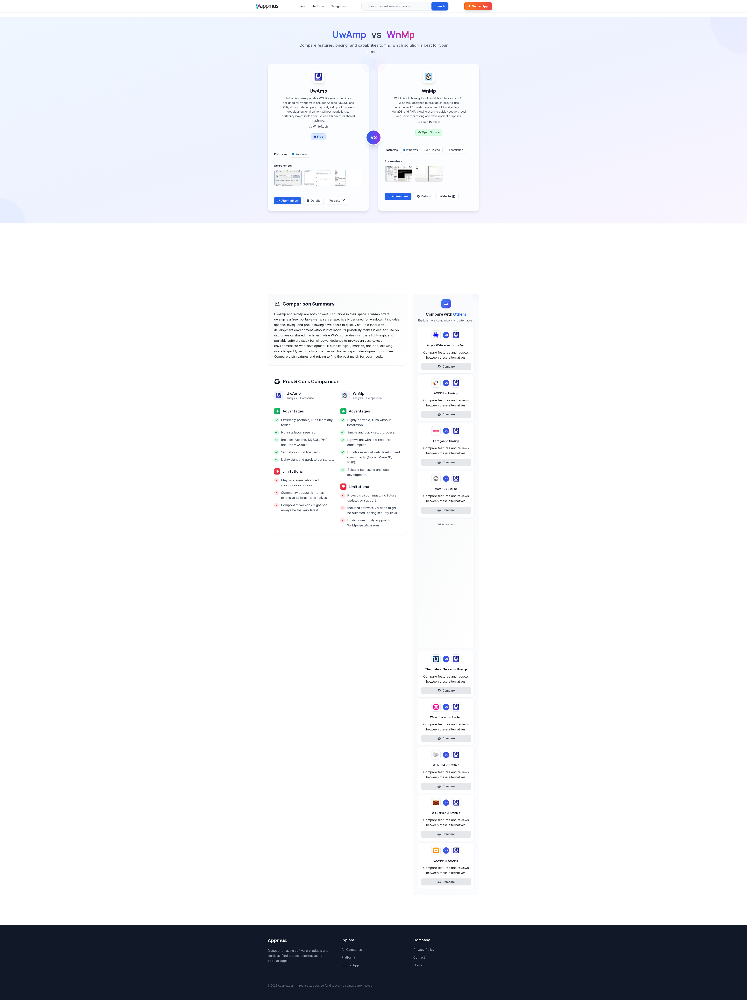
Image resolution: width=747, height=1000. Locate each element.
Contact (419, 957)
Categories (338, 6)
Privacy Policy (423, 950)
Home (301, 6)
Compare (449, 366)
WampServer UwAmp (446, 717)
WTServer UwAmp (446, 812)
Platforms (317, 6)
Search (440, 6)
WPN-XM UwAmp (446, 765)
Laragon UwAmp (446, 441)
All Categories (351, 950)
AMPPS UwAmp (446, 393)
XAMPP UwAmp (446, 860)
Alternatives (289, 200)
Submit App (480, 6)
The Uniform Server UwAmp (446, 669)
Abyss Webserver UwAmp (446, 345)
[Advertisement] (373, 252)
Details (315, 200)
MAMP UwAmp (446, 488)
